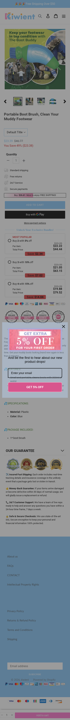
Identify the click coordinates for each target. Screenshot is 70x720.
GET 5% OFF (35, 387)
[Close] (63, 326)
